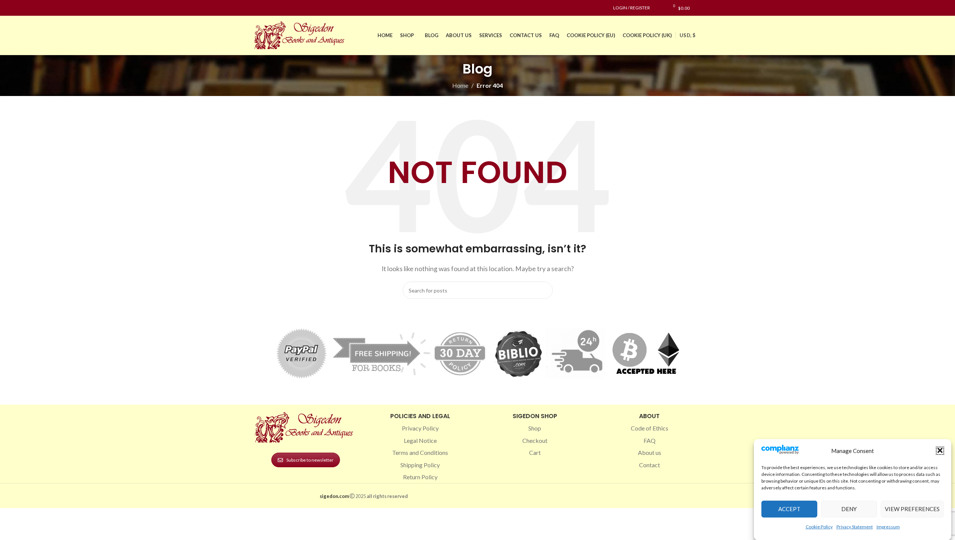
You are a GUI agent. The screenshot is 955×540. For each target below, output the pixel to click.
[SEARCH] (544, 290)
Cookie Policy (819, 526)
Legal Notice (420, 440)
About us (649, 452)
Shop (534, 428)
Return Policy (420, 476)
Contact (649, 464)
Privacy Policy (420, 428)
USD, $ (687, 35)
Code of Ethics (649, 428)
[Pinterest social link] (276, 8)
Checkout (534, 440)
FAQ (650, 440)
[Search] (699, 7)
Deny (849, 509)
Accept (789, 509)
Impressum (888, 526)
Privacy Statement (854, 526)
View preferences (912, 509)
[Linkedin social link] (285, 8)
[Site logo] (301, 34)
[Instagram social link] (267, 8)
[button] (940, 450)
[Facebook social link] (258, 8)
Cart (535, 452)
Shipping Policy (420, 464)
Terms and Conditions (420, 452)
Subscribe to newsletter (310, 460)
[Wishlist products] (659, 7)
